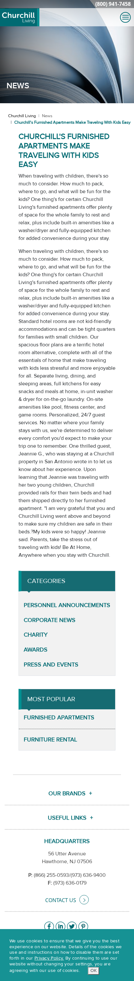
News (47, 115)
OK (93, 971)
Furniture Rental (50, 739)
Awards (35, 649)
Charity (35, 635)
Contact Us (60, 900)
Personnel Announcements (67, 605)
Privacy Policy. (49, 958)
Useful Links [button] (67, 818)
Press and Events (51, 664)
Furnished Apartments (59, 717)
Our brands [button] (67, 793)
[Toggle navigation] (125, 17)
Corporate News (49, 620)
